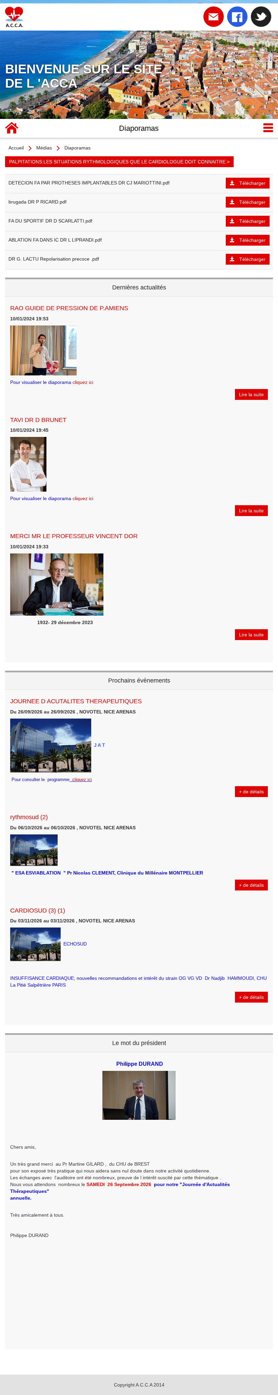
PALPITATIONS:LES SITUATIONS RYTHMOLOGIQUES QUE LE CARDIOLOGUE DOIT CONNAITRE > (119, 161)
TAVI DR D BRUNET (38, 420)
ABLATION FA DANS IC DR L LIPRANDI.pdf (55, 240)
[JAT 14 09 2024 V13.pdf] (70, 779)
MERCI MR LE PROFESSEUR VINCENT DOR (74, 536)
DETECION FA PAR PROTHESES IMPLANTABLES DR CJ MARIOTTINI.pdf (89, 183)
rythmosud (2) (29, 817)
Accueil (16, 148)
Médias (44, 148)
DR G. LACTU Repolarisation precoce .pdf (53, 259)
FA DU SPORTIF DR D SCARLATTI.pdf (50, 221)
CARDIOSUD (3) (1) (37, 910)
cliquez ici (83, 382)
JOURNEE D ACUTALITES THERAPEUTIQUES (76, 701)
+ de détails (251, 791)
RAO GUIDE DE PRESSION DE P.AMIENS (69, 308)
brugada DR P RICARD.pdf (37, 202)
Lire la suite (251, 394)
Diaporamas (77, 148)
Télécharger (252, 183)
